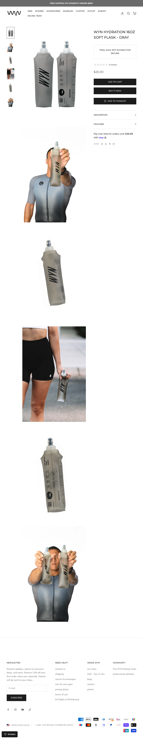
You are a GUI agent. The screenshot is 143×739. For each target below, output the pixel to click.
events (102, 11)
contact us (60, 669)
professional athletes (123, 674)
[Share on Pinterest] (110, 144)
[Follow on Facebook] (8, 709)
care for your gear (64, 684)
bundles (68, 11)
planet (90, 689)
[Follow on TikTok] (29, 709)
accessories (53, 11)
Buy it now (115, 90)
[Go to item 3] (11, 60)
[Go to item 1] (11, 32)
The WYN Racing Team (124, 669)
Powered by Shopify (64, 725)
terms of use (61, 694)
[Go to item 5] (11, 87)
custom (80, 11)
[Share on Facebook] (102, 144)
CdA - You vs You (96, 674)
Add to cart (115, 81)
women (39, 11)
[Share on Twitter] (106, 144)
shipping (59, 674)
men (30, 11)
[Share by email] (114, 144)
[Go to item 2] (11, 46)
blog (89, 679)
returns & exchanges (65, 679)
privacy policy (62, 689)
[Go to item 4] (11, 74)
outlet (91, 11)
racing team (35, 16)
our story (91, 669)
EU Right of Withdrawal (67, 699)
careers (91, 684)
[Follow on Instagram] (15, 709)
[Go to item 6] (11, 101)
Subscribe (16, 697)
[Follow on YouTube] (22, 709)
